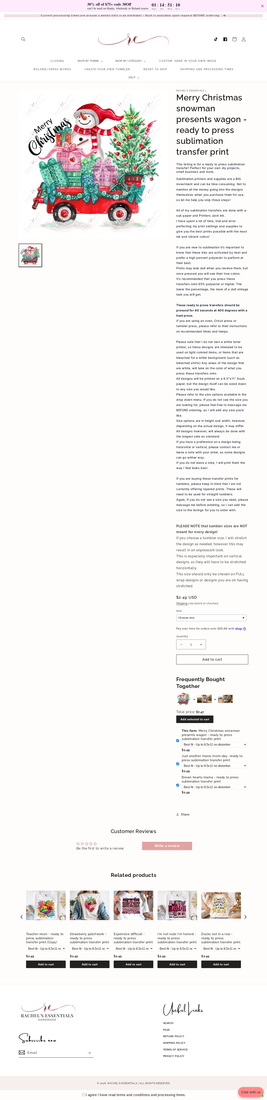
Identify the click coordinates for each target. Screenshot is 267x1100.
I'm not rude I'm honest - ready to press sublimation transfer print (177, 938)
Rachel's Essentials (122, 1083)
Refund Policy (173, 1036)
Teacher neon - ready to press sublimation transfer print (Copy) (45, 938)
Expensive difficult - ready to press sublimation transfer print (133, 938)
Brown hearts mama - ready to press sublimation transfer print (210, 779)
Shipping (182, 603)
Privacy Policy (173, 1056)
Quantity (182, 636)
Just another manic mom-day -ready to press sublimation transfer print (212, 758)
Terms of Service (175, 1049)
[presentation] (22, 917)
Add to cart (46, 964)
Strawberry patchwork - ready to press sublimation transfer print (89, 938)
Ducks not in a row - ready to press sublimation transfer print (221, 938)
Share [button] (185, 814)
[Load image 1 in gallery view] (30, 255)
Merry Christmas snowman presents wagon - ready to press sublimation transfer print (211, 735)
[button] (23, 39)
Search (168, 1023)
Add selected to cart (194, 719)
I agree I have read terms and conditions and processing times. (136, 1095)
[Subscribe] (89, 1053)
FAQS (166, 1029)
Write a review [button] (167, 846)
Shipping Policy (174, 1043)
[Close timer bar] (262, 6)
